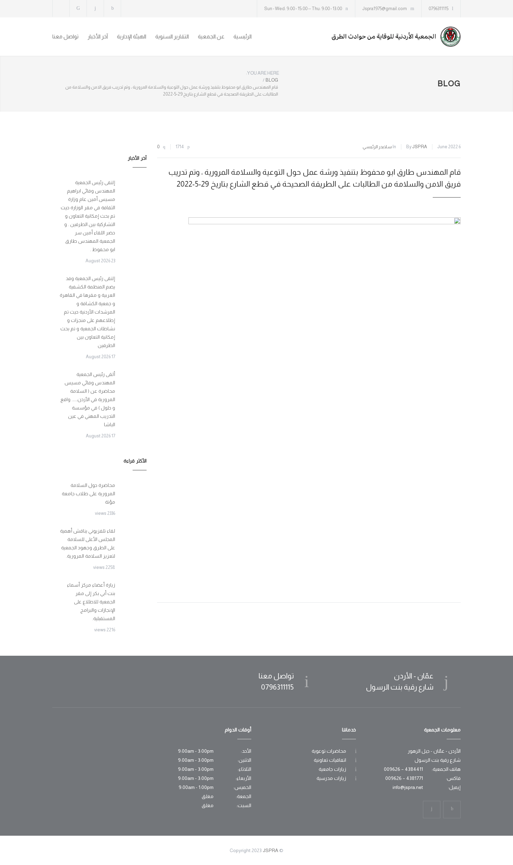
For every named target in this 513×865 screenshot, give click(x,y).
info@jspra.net (408, 787)
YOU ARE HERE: (262, 73)
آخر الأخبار (98, 36)
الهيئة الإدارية (131, 36)
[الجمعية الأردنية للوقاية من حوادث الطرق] (396, 37)
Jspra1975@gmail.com (384, 8)
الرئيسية (242, 36)
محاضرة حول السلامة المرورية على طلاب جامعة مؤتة (88, 493)
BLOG (449, 83)
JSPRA (419, 146)
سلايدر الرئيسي (377, 146)
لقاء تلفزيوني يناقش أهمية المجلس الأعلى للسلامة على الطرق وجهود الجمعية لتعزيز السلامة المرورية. (87, 543)
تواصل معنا (65, 36)
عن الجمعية (211, 36)
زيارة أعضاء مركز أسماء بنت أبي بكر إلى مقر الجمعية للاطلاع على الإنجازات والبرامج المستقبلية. (91, 601)
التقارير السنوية (172, 36)
